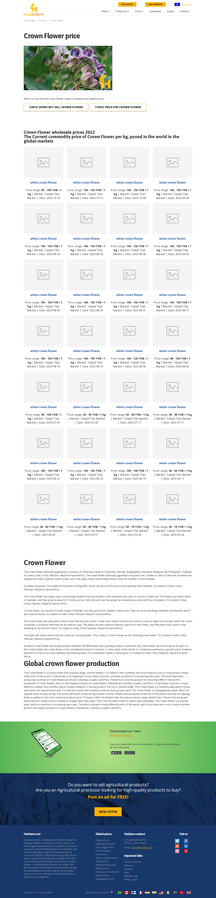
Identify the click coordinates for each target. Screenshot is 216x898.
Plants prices (102, 868)
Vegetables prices (105, 879)
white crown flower (43, 182)
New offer (108, 812)
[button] (183, 4)
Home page (29, 20)
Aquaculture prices (105, 843)
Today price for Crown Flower (118, 107)
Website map (131, 876)
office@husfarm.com (142, 847)
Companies (155, 11)
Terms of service (133, 861)
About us (129, 865)
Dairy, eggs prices (105, 847)
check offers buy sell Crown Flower (56, 107)
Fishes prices (102, 840)
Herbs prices (102, 861)
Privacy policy (131, 879)
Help (126, 872)
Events (170, 11)
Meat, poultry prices (106, 864)
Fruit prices (101, 854)
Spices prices (102, 875)
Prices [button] (138, 11)
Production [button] (121, 11)
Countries (185, 4)
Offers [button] (105, 11)
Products (184, 11)
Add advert (127, 4)
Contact (128, 869)
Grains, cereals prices (107, 857)
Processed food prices (107, 871)
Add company (155, 4)
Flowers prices (103, 850)
